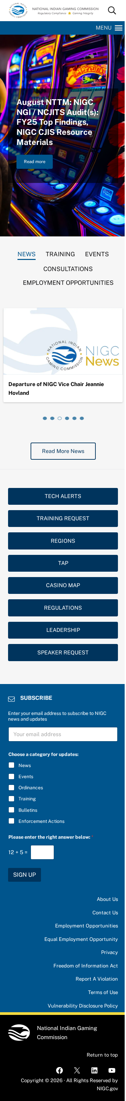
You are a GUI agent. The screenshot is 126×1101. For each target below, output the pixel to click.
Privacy (109, 952)
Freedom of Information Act (85, 966)
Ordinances (30, 787)
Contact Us (105, 912)
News (24, 765)
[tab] (26, 252)
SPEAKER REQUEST (63, 652)
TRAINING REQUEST (63, 518)
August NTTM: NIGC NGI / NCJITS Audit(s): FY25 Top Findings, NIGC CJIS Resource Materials (57, 122)
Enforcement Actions (41, 821)
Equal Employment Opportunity (81, 939)
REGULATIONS (63, 608)
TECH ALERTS (63, 496)
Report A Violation (97, 979)
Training (27, 798)
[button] (104, 28)
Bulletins (27, 810)
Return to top (102, 1055)
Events (25, 776)
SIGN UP (24, 874)
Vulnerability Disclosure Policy (83, 1006)
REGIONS (63, 541)
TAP (63, 563)
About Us (107, 899)
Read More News (63, 451)
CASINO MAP (63, 585)
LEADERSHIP (63, 630)
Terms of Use (103, 992)
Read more (38, 162)
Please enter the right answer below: (50, 837)
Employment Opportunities (86, 925)
